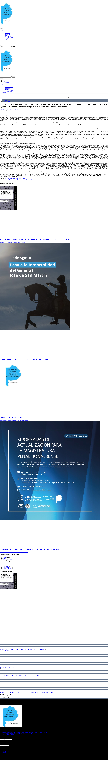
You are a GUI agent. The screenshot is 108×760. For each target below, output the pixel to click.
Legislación (7, 38)
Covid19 (4, 558)
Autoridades (7, 34)
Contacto (4, 43)
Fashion (4, 560)
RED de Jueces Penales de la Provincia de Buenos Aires (16, 178)
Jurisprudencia (8, 36)
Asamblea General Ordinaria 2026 (11, 417)
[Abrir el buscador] (0, 45)
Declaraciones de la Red (10, 40)
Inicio (3, 30)
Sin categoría (5, 566)
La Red (3, 31)
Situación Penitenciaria (9, 42)
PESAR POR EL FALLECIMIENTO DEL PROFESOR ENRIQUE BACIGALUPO (17, 683)
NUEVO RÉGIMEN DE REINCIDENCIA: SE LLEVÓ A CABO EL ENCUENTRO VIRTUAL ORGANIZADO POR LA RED (26, 692)
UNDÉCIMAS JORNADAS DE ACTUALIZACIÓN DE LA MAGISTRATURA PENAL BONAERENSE (33, 549)
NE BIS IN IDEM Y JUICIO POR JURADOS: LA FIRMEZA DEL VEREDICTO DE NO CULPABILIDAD (34, 239)
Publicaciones (5, 35)
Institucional (7, 33)
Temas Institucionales (9, 37)
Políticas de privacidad (6, 751)
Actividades (7, 39)
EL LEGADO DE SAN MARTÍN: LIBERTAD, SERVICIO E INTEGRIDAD (24, 359)
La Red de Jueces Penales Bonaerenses (7, 109)
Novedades (4, 99)
